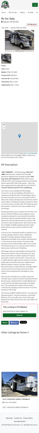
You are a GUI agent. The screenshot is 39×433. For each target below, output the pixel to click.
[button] (19, 41)
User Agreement (19, 421)
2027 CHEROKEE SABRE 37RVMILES (16, 399)
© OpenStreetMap (32, 153)
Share (4, 323)
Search (19, 315)
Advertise (9, 418)
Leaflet (24, 153)
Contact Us (18, 418)
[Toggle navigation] (35, 5)
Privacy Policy (27, 418)
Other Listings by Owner (14, 332)
